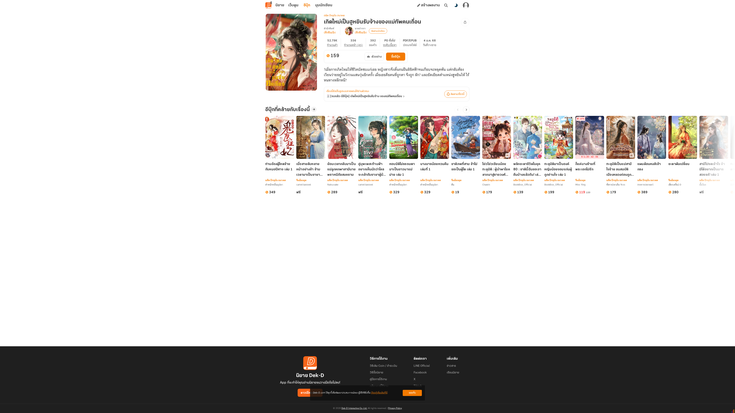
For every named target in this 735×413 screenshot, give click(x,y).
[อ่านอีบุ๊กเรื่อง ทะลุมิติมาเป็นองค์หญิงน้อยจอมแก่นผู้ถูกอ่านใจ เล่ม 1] (558, 137)
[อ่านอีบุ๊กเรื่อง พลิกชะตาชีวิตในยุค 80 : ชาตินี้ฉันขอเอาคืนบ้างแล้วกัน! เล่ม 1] (527, 137)
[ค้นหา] (446, 5)
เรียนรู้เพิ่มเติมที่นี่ (379, 393)
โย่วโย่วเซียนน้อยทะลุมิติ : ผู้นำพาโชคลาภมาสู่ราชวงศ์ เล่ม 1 (496, 170)
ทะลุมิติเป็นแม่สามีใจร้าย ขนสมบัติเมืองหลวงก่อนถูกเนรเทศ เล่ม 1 (619, 170)
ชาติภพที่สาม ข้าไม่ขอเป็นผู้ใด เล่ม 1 (464, 167)
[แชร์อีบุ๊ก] (465, 22)
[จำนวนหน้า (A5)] (355, 42)
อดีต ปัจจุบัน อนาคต (334, 15)
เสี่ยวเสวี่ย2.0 (674, 184)
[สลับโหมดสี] (456, 5)
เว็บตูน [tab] (293, 5)
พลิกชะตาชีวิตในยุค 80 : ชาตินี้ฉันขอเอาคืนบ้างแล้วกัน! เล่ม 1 (527, 170)
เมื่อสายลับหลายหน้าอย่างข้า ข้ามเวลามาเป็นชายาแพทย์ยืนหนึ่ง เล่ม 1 (310, 170)
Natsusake (332, 184)
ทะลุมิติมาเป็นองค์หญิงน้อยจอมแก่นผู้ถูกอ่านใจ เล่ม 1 (558, 170)
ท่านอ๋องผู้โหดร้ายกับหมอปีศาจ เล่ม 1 (278, 167)
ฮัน (452, 184)
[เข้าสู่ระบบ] (466, 5)
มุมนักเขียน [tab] (323, 5)
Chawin (486, 184)
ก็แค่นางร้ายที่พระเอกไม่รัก (585, 167)
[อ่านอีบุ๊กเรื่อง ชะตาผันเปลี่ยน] (682, 137)
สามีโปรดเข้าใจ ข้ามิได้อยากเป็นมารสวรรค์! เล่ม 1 (712, 170)
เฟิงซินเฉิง (330, 32)
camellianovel (303, 184)
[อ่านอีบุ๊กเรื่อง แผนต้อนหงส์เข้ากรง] (651, 137)
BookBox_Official (522, 184)
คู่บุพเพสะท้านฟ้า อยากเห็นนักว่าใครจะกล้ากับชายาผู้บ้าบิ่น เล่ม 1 (371, 170)
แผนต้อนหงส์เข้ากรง (649, 167)
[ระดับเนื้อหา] (391, 42)
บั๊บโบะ (702, 184)
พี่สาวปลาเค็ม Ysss (615, 184)
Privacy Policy (395, 408)
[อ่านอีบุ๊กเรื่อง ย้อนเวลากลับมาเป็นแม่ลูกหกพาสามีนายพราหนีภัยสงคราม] (341, 137)
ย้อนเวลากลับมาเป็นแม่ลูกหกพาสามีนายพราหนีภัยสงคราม (341, 170)
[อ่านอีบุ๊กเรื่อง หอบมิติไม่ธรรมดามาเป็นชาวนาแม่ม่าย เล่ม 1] (403, 137)
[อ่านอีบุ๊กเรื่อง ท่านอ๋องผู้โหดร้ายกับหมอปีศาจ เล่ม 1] (279, 137)
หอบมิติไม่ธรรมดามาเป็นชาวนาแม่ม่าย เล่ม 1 (402, 170)
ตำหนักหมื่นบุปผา (274, 184)
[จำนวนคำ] (334, 42)
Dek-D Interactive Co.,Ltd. (354, 408)
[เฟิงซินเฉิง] (349, 31)
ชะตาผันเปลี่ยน (678, 164)
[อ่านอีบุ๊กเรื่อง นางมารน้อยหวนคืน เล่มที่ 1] (434, 137)
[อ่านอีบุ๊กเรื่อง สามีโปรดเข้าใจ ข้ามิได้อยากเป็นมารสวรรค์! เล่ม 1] (713, 137)
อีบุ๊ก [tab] (307, 5)
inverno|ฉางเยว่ (645, 184)
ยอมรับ (412, 393)
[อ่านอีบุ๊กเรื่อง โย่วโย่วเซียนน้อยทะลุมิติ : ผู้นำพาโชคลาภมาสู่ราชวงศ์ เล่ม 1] (496, 137)
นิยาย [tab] (279, 5)
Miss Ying (580, 184)
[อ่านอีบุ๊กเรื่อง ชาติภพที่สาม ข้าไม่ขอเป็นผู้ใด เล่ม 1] (465, 137)
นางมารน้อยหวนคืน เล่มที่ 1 (434, 167)
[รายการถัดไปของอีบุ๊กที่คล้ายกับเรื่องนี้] (466, 109)
